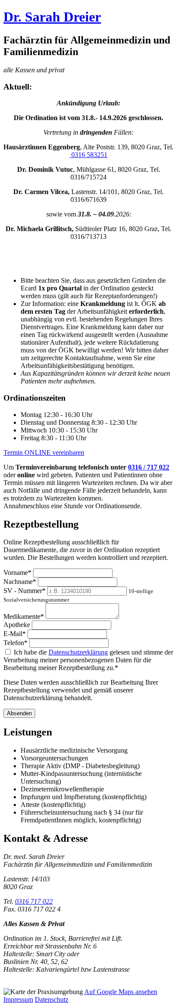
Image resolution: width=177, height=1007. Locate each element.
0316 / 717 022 (148, 467)
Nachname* (19, 581)
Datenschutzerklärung (78, 652)
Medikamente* (23, 616)
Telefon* (15, 642)
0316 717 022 (34, 901)
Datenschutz (51, 999)
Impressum (18, 999)
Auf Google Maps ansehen (120, 991)
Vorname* (17, 572)
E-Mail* (14, 633)
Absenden (19, 713)
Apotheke (16, 624)
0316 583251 (88, 154)
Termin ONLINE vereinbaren (43, 452)
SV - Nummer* (24, 590)
